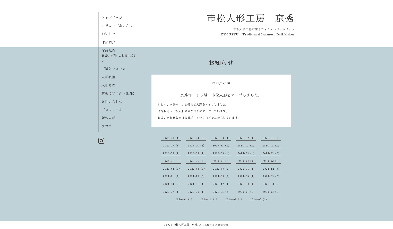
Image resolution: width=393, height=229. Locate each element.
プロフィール (112, 110)
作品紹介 (108, 42)
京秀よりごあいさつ (117, 26)
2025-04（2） (197, 145)
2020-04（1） (247, 192)
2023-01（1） (172, 169)
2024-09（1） (172, 153)
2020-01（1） (184, 199)
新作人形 (108, 118)
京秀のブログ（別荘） (119, 93)
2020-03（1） (272, 192)
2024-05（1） (222, 153)
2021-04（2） (172, 184)
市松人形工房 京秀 (250, 18)
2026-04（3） (197, 138)
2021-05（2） (272, 176)
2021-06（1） (247, 176)
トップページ (112, 17)
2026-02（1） (247, 138)
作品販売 (119, 55)
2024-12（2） (246, 145)
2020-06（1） (197, 192)
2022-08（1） (197, 169)
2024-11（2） (271, 145)
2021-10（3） (197, 176)
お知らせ (108, 34)
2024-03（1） (247, 153)
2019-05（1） (259, 199)
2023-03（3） (247, 161)
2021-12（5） (272, 169)
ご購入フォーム (114, 69)
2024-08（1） (197, 153)
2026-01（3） (272, 138)
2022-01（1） (247, 169)
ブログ (107, 126)
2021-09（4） (222, 176)
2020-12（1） (222, 184)
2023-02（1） (272, 161)
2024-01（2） (172, 161)
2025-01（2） (222, 145)
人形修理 (108, 85)
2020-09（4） (247, 184)
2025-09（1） (172, 145)
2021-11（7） (172, 176)
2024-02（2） (272, 153)
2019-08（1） (234, 199)
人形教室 (108, 77)
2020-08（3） (272, 184)
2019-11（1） (209, 199)
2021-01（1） (197, 184)
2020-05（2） (222, 192)
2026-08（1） (172, 138)
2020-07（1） (172, 192)
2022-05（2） (222, 169)
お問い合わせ (112, 101)
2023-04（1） (222, 161)
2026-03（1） (222, 138)
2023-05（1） (197, 161)
